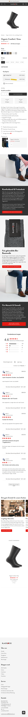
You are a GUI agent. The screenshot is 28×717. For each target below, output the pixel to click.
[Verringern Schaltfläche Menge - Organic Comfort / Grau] (2, 94)
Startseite (2, 35)
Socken (2, 670)
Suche (2, 684)
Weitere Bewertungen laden (14, 485)
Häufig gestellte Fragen (5, 686)
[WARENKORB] (26, 4)
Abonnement (10, 79)
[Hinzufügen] (11, 144)
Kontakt (2, 651)
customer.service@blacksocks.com (8, 714)
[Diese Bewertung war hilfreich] (21, 387)
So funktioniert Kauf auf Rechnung (8, 692)
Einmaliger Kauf (8, 75)
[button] (4, 4)
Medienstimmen (4, 657)
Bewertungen (3, 659)
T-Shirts (2, 674)
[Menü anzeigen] (1, 4)
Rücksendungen (4, 688)
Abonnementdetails (9, 83)
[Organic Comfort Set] (5, 143)
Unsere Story (3, 653)
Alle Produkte (4, 668)
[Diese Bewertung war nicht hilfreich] (24, 387)
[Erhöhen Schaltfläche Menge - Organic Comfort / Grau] (6, 94)
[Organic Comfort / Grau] (14, 558)
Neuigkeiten (3, 655)
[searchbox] (8, 362)
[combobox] (20, 365)
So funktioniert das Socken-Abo (7, 690)
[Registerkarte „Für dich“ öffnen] (23, 712)
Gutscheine (3, 676)
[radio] (4, 75)
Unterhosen (3, 672)
